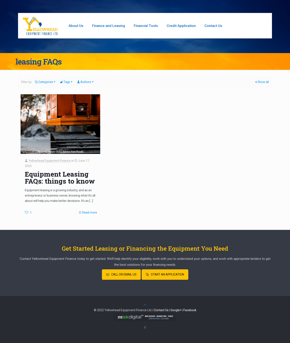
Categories (45, 82)
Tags (66, 82)
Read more (89, 212)
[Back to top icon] (145, 304)
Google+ (176, 310)
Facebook (189, 310)
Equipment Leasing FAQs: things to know (60, 177)
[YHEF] (40, 25)
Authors (85, 82)
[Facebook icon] (145, 327)
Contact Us (161, 310)
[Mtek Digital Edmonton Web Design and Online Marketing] (145, 320)
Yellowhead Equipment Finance (49, 160)
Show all (263, 82)
